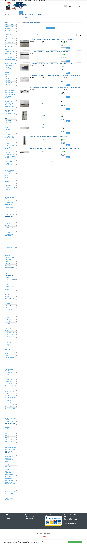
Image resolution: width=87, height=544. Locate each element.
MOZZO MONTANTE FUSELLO (9, 299)
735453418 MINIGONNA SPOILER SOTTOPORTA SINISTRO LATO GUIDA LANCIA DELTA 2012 (51, 63)
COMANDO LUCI (8, 168)
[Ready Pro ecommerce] (43, 536)
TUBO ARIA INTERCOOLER (8, 472)
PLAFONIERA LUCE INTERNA (9, 324)
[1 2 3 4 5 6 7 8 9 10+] (63, 48)
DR (42, 151)
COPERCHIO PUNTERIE (10, 173)
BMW (43, 42)
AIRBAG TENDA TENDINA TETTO (10, 21)
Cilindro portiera (8, 139)
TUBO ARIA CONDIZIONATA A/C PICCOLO (9, 468)
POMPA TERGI (8, 342)
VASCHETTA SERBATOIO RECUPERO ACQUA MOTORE (10, 498)
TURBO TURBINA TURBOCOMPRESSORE (10, 483)
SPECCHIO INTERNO (9, 421)
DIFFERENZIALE (8, 195)
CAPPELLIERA (8, 80)
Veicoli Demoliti (36, 12)
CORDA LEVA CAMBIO (9, 177)
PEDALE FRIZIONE (9, 311)
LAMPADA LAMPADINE (10, 253)
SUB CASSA (7, 435)
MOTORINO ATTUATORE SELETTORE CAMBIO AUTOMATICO (10, 283)
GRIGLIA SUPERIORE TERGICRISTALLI (9, 235)
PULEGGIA (7, 355)
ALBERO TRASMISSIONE (10, 28)
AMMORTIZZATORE (9, 38)
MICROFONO (8, 265)
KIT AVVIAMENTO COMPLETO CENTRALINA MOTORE (10, 248)
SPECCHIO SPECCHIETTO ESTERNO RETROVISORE (10, 424)
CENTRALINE (8, 120)
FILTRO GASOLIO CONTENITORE (8, 222)
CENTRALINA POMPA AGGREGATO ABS (9, 104)
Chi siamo (8, 516)
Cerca (29, 20)
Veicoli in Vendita (45, 12)
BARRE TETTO (8, 53)
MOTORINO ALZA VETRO (10, 279)
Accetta (74, 542)
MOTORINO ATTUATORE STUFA (10, 287)
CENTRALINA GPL (9, 92)
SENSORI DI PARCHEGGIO (10, 404)
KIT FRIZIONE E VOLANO (10, 251)
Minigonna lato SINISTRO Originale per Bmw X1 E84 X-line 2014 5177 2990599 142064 (49, 124)
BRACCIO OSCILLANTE (10, 65)
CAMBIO (7, 76)
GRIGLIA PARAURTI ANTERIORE (9, 231)
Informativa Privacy (30, 518)
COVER (6, 183)
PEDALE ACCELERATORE (10, 309)
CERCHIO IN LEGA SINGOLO (9, 130)
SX (6, 273)
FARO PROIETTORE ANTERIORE (9, 217)
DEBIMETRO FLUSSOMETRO (8, 190)
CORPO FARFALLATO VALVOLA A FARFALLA (9, 180)
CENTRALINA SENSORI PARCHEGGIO (10, 117)
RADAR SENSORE (8, 360)
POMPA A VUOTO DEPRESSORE (9, 327)
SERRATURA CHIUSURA (10, 412)
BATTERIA (7, 55)
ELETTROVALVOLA (9, 202)
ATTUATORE (7, 44)
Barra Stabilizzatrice (9, 51)
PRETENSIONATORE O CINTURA (10, 352)
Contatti (8, 518)
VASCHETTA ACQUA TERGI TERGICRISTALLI (10, 490)
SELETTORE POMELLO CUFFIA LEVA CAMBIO (9, 390)
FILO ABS (7, 220)
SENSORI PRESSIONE (9, 406)
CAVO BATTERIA (8, 88)
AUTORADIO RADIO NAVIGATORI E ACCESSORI (9, 48)
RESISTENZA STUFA (9, 367)
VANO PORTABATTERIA (10, 488)
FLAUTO (7, 225)
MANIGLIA (7, 261)
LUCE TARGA (8, 259)
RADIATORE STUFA (9, 365)
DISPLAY (7, 200)
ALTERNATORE (8, 34)
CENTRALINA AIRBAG (9, 90)
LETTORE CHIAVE (8, 255)
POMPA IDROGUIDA (9, 334)
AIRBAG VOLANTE (9, 24)
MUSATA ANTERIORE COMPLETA (9, 303)
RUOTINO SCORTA (9, 379)
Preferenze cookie (46, 533)
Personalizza (60, 542)
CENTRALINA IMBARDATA (10, 94)
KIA (42, 91)
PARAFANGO (8, 305)
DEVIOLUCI (7, 193)
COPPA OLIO (8, 175)
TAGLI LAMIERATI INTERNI (8, 442)
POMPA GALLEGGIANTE (10, 332)
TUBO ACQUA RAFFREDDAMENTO (9, 459)
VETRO (6, 508)
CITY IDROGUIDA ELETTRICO (8, 142)
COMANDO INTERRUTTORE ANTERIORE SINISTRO (9, 165)
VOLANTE (7, 510)
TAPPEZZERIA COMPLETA (10, 445)
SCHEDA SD (7, 387)
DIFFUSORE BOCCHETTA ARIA (10, 198)
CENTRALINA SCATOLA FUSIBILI (10, 114)
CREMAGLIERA (8, 185)
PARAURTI (7, 307)
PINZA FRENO (8, 319)
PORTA (6, 347)
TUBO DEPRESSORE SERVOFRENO (9, 475)
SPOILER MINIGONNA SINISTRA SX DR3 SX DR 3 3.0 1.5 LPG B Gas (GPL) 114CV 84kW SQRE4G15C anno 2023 (54, 148)
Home (21, 12)
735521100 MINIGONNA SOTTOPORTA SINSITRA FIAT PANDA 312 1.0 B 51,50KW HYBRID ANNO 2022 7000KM (55, 75)
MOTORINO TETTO (9, 296)
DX (6, 271)
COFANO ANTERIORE (9, 145)
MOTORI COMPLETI (9, 275)
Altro (6, 36)
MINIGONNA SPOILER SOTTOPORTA (9, 268)
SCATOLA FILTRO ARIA (10, 383)
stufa (6, 433)
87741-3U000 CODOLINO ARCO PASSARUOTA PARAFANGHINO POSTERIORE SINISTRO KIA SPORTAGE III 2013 (55, 87)
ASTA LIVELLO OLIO (9, 42)
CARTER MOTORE (9, 82)
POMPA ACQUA (8, 330)
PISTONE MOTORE (9, 321)
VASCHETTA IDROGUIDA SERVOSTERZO (10, 494)
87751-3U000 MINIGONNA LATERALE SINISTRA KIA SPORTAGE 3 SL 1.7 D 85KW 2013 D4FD (50, 99)
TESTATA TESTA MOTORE (10, 447)
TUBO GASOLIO (8, 478)
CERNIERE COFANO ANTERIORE (9, 133)
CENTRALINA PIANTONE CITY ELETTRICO (10, 100)
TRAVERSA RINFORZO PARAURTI (9, 452)
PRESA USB (7, 349)
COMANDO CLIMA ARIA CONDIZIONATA (10, 157)
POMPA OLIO (8, 340)
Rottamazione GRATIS (55, 12)
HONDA (43, 115)
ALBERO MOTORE (9, 26)
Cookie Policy (37, 542)
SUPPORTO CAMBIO (9, 439)
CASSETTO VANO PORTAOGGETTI (8, 85)
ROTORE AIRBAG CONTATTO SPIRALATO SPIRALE (10, 376)
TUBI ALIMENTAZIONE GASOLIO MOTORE (10, 455)
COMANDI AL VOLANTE (10, 154)
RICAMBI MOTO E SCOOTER (9, 370)
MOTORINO (7, 277)
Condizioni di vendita (30, 516)
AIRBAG (6, 16)
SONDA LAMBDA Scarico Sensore (10, 419)
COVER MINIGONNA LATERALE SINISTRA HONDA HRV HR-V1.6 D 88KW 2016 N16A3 (49, 112)
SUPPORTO (7, 437)
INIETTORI (7, 242)
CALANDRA (7, 74)
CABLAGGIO (7, 72)
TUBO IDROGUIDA (9, 480)
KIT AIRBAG (7, 244)
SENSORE (7, 395)
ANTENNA (7, 40)
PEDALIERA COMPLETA (10, 313)
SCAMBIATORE (8, 381)
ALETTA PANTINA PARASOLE (8, 31)
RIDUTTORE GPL (8, 372)
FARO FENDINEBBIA (9, 214)
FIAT (43, 79)
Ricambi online (27, 12)
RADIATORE (7, 363)
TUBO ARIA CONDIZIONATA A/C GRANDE (9, 463)
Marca (29, 24)
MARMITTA (7, 263)
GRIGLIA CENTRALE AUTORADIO (9, 228)
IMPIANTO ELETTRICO (9, 240)
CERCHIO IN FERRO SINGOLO (9, 126)
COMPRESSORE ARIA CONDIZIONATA (9, 171)
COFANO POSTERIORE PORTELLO (10, 148)
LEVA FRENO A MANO (9, 257)
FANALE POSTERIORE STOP (9, 211)
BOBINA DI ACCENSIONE (10, 63)
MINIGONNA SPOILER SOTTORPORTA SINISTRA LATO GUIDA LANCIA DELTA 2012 (48, 136)
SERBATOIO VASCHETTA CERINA (10, 409)
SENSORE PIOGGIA (9, 402)
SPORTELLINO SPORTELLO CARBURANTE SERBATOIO (8, 429)
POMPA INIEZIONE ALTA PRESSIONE (10, 337)
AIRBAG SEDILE (8, 19)
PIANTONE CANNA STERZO (9, 316)
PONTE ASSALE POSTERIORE (8, 345)
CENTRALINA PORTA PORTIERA (9, 107)
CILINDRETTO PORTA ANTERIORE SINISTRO (9, 137)
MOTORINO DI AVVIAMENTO (8, 290)
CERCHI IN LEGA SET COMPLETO (9, 123)
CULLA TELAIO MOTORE (10, 187)
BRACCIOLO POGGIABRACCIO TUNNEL (8, 69)
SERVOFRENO (8, 414)
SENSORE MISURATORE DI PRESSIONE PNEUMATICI (10, 399)
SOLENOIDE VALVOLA (9, 416)
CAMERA (7, 78)
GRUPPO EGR (8, 237)
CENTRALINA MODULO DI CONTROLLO (10, 97)
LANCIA (43, 66)
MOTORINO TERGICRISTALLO (8, 294)
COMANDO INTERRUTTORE (8, 160)
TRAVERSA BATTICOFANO (10, 449)
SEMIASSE (7, 393)
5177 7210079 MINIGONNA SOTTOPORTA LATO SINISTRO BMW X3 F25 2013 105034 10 (50, 51)
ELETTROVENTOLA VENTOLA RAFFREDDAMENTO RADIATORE (9, 206)
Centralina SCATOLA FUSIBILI (9, 111)
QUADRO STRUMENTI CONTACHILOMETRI (9, 358)
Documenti (65, 12)
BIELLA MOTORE (8, 57)
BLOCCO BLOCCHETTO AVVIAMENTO (10, 60)
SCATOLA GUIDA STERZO (10, 385)
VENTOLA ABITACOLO (9, 505)
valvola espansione (9, 485)
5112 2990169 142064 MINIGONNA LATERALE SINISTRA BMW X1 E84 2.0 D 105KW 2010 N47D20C (52, 39)
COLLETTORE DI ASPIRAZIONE (8, 151)
